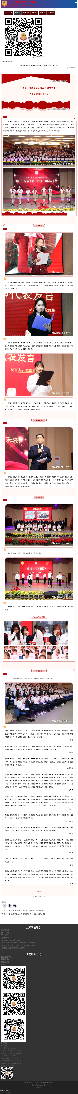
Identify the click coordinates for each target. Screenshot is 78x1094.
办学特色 (51, 12)
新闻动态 (18, 12)
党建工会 (26, 12)
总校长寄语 (8, 12)
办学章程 (34, 12)
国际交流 (43, 12)
